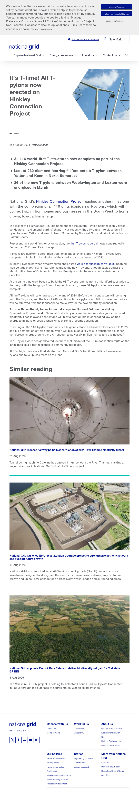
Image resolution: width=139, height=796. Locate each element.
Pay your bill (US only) (110, 766)
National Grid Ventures (111, 741)
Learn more (46, 29)
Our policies (54, 753)
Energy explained (81, 766)
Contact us (51, 728)
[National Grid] (24, 47)
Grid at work (79, 762)
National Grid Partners (111, 745)
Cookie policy (52, 771)
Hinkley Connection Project (59, 200)
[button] (112, 20)
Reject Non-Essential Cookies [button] (116, 14)
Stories (78, 753)
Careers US (79, 732)
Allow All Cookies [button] (116, 7)
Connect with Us (57, 723)
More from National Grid (113, 755)
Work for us (81, 723)
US (102, 737)
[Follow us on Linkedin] (24, 740)
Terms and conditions (56, 758)
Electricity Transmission (111, 728)
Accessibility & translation (85, 39)
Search (127, 55)
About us (107, 723)
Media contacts (53, 732)
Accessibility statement (57, 783)
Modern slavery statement (58, 779)
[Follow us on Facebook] (18, 740)
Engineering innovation (83, 758)
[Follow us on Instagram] (36, 740)
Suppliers (105, 775)
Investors (105, 762)
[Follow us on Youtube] (30, 740)
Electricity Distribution (110, 732)
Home (16, 133)
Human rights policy (55, 766)
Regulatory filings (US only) (112, 771)
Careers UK (79, 728)
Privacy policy (53, 762)
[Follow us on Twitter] (12, 740)
